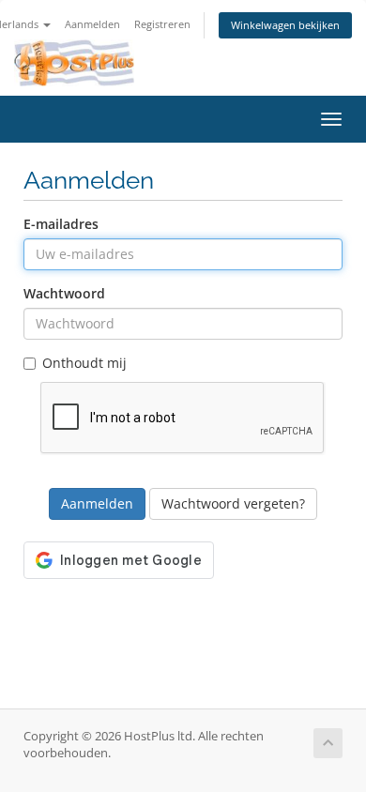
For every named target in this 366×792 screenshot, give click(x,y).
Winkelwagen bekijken (285, 25)
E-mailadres (61, 224)
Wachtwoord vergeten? (233, 503)
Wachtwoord (64, 293)
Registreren (162, 24)
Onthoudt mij (84, 363)
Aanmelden (92, 24)
